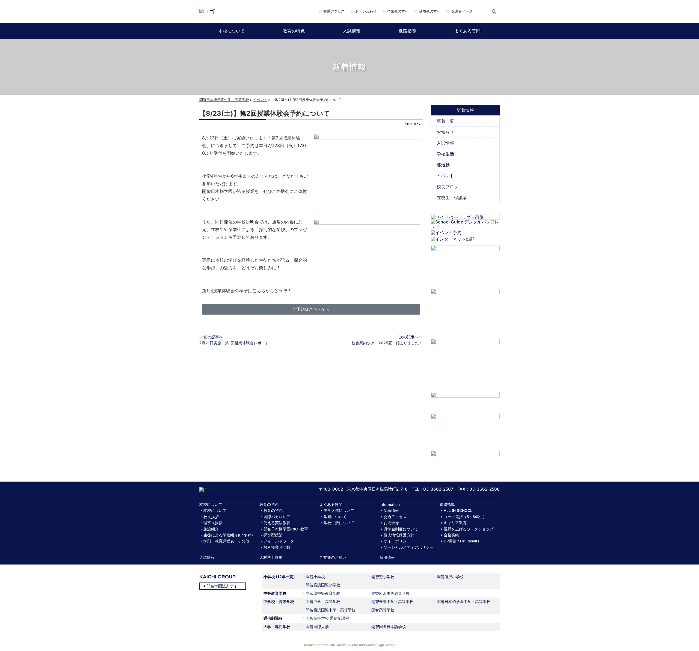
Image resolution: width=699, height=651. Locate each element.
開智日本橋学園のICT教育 (285, 529)
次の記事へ (408, 337)
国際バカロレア (276, 517)
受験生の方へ (429, 11)
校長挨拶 (211, 517)
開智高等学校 (382, 610)
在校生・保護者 (452, 197)
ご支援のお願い (332, 557)
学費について (335, 517)
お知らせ (445, 132)
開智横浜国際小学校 (323, 585)
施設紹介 (211, 529)
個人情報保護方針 (399, 535)
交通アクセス (334, 11)
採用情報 (387, 557)
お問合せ (391, 523)
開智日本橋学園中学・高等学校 (224, 99)
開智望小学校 (382, 576)
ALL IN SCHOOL (458, 510)
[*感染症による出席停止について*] (465, 429)
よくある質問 (467, 31)
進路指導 (407, 31)
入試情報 (351, 31)
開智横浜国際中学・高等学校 (331, 610)
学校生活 (445, 154)
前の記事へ (213, 337)
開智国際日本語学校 (388, 626)
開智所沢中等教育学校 (390, 593)
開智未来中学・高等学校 (392, 601)
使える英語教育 (276, 523)
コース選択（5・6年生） (465, 517)
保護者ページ (461, 11)
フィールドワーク (278, 541)
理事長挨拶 (213, 523)
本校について (231, 31)
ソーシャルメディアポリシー (408, 547)
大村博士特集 (270, 557)
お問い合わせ (366, 11)
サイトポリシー (397, 541)
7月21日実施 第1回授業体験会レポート (234, 343)
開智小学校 (315, 576)
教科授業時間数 (276, 547)
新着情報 (391, 510)
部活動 (443, 165)
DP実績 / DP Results (461, 541)
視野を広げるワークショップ (468, 529)
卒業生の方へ (397, 11)
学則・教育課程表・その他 (226, 541)
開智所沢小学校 (450, 576)
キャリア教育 (455, 523)
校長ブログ (447, 186)
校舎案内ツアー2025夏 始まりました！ (387, 343)
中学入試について (339, 510)
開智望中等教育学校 (323, 593)
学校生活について (339, 523)
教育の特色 (294, 31)
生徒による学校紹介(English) (228, 535)
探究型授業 (273, 535)
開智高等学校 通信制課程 (327, 618)
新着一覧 (445, 121)
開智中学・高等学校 (323, 601)
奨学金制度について (401, 529)
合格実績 (451, 535)
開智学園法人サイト (224, 586)
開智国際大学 (317, 626)
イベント (260, 99)
